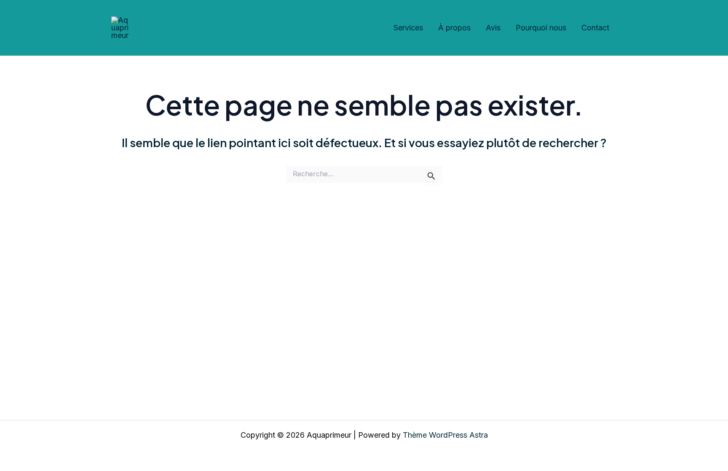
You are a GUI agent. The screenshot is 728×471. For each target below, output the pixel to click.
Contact (595, 27)
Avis (493, 27)
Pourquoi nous (541, 27)
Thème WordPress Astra (445, 435)
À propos (454, 27)
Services (408, 27)
